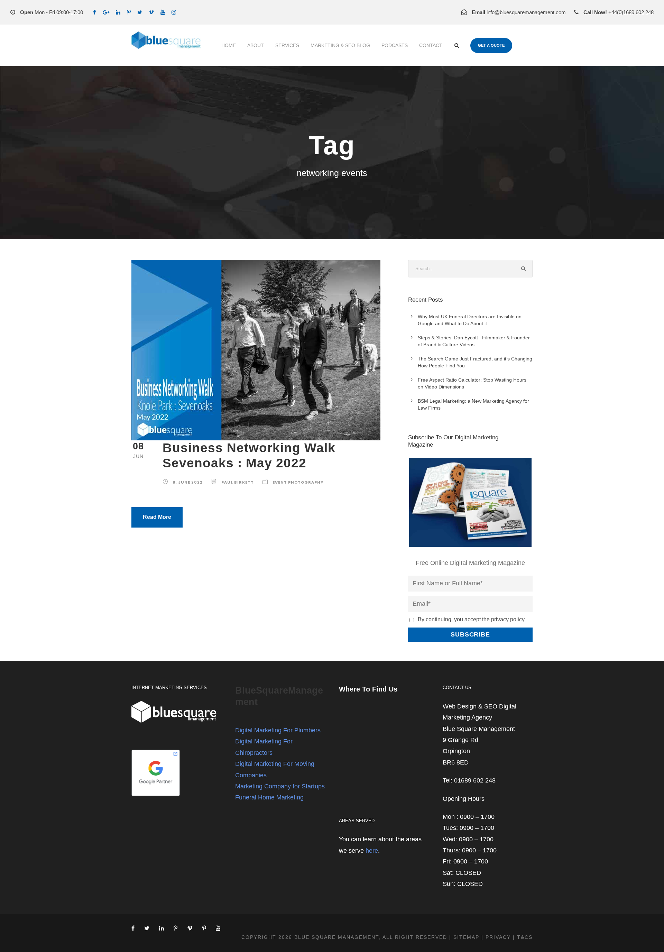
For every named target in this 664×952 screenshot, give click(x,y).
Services (287, 45)
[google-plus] (106, 12)
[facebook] (94, 12)
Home (228, 45)
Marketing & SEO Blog (340, 45)
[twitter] (139, 12)
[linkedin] (118, 12)
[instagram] (174, 12)
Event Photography (298, 482)
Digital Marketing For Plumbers (278, 730)
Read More (157, 517)
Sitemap (466, 937)
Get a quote (491, 45)
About (255, 45)
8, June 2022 (188, 482)
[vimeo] (151, 12)
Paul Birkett (237, 482)
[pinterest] (129, 12)
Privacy (498, 937)
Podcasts (394, 45)
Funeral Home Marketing (269, 797)
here (372, 850)
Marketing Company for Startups (280, 786)
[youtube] (162, 12)
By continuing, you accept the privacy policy (471, 619)
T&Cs (525, 937)
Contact (430, 45)
